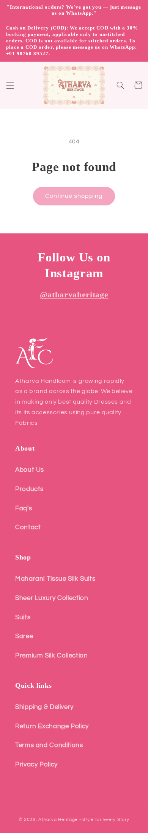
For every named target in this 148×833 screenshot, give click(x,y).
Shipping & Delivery (44, 707)
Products (29, 489)
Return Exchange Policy (52, 726)
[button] (10, 85)
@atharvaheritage (74, 294)
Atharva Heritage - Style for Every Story (83, 819)
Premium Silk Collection (51, 655)
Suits (22, 617)
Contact (28, 527)
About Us (29, 469)
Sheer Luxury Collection (51, 598)
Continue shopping (74, 196)
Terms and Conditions (49, 745)
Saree (24, 636)
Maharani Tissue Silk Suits (55, 578)
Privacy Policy (36, 764)
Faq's (23, 508)
